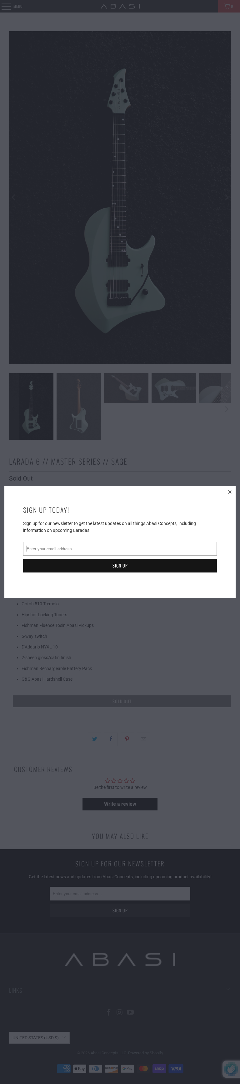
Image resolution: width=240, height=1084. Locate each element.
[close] (230, 491)
